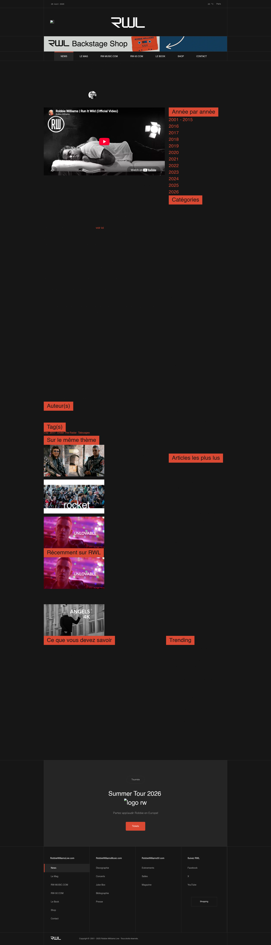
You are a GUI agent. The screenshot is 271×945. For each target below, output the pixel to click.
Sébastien (103, 95)
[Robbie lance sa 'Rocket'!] (74, 496)
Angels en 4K (120, 619)
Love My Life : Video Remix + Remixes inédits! (196, 663)
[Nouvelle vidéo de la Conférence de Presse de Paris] (98, 690)
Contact (201, 56)
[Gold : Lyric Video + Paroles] (74, 651)
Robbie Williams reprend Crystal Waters (193, 694)
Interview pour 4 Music (191, 679)
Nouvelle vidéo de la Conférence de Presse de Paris (98, 694)
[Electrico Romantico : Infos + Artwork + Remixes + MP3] (198, 469)
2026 (174, 192)
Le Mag (84, 56)
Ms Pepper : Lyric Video (192, 648)
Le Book (160, 56)
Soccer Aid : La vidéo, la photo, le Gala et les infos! (195, 751)
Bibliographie (102, 893)
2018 (174, 139)
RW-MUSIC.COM (109, 56)
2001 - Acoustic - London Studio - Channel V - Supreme (194, 729)
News (64, 56)
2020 (174, 153)
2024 (174, 179)
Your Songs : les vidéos (130, 595)
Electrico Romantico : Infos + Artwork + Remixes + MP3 (197, 482)
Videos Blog (136, 95)
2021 (174, 159)
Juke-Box (100, 885)
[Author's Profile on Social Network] (49, 420)
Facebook (192, 868)
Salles (145, 876)
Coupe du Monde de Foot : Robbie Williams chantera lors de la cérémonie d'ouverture (103, 675)
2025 (174, 185)
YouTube (192, 885)
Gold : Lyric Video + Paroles (74, 655)
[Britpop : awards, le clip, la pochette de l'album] (74, 460)
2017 (174, 133)
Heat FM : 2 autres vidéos (194, 710)
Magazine (146, 885)
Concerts (100, 876)
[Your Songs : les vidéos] (74, 596)
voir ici (100, 228)
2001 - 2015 (181, 120)
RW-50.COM (136, 56)
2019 (174, 146)
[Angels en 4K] (74, 620)
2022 (174, 166)
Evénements (148, 868)
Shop (181, 56)
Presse (99, 902)
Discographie (102, 868)
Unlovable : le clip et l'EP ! (133, 531)
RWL (128, 22)
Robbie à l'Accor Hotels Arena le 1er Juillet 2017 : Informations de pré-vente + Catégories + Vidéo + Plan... (197, 514)
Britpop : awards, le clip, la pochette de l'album (133, 459)
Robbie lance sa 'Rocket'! (132, 495)
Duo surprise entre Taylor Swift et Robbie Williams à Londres (197, 543)
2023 (174, 172)
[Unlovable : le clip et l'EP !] (74, 532)
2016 (174, 126)
